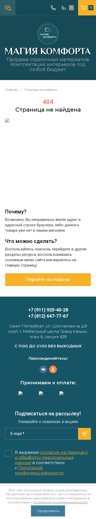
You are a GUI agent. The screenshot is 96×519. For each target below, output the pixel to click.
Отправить (84, 434)
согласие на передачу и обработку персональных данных (51, 457)
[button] (7, 7)
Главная (11, 90)
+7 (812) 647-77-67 (48, 316)
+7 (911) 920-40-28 (48, 309)
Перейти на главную (48, 279)
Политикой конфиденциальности (39, 470)
